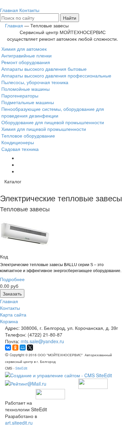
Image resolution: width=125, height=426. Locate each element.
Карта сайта (13, 314)
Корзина (9, 321)
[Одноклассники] (15, 348)
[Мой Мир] (23, 348)
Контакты (10, 307)
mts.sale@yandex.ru (42, 341)
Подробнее (12, 279)
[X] (30, 348)
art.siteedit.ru (19, 422)
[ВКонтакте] (8, 348)
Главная (9, 301)
